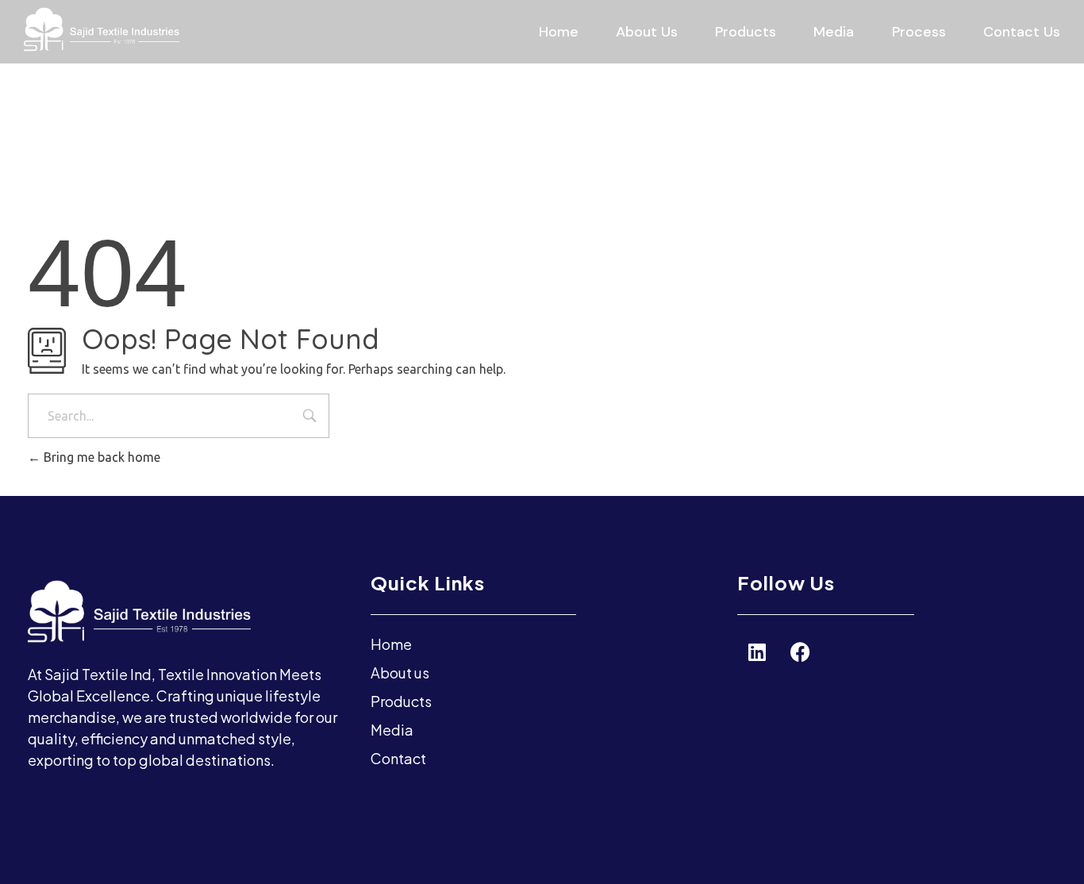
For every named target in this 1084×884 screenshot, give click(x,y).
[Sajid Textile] (179, 29)
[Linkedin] (757, 652)
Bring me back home (100, 457)
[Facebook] (801, 652)
